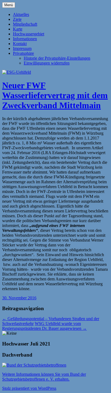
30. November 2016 (19, 298)
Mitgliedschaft (25, 24)
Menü (8, 5)
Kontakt (20, 43)
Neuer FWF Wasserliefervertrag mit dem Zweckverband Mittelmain (55, 95)
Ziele (17, 19)
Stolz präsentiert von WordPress (29, 388)
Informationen (25, 38)
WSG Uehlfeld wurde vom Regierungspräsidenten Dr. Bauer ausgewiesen (44, 326)
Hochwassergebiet (28, 34)
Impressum (22, 48)
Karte (17, 29)
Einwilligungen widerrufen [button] (47, 63)
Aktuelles (21, 14)
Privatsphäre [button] (23, 53)
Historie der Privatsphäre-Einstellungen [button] (57, 58)
